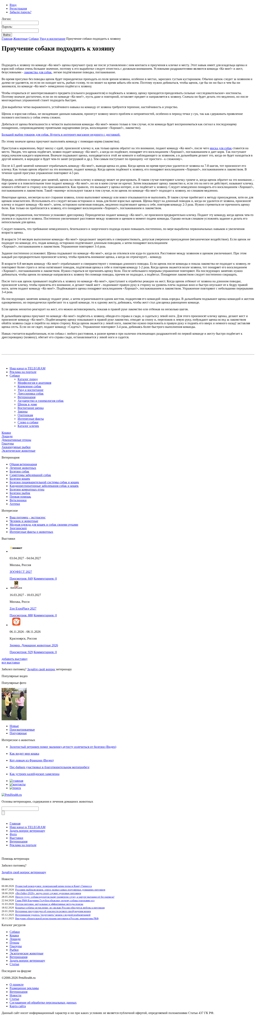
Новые (14, 726)
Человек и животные (24, 521)
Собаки (34, 38)
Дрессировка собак (31, 393)
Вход (13, 5)
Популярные (18, 733)
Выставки (16, 838)
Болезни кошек (20, 478)
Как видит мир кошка (24, 753)
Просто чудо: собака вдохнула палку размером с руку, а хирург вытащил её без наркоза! (64, 896)
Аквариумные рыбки (16, 447)
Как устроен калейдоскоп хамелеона (34, 774)
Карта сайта (18, 1006)
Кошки (6, 432)
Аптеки (15, 504)
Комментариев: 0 (45, 578)
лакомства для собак (38, 72)
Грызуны (8, 443)
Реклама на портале (23, 372)
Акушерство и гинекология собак (41, 400)
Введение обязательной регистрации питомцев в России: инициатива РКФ (57, 918)
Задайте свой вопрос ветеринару (24, 872)
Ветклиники (18, 500)
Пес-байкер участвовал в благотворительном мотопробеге (49, 767)
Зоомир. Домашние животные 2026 (34, 645)
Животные (20, 38)
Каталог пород (28, 379)
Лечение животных (23, 468)
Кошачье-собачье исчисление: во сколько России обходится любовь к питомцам (60, 907)
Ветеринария (26, 397)
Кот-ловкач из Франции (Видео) (32, 760)
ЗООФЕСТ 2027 (21, 571)
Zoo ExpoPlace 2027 (23, 608)
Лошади (7, 436)
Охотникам (25, 415)
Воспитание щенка (31, 408)
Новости (15, 995)
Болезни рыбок (20, 493)
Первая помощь (20, 496)
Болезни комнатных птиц (27, 489)
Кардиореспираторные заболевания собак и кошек (44, 486)
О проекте (17, 984)
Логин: (6, 19)
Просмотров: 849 (21, 578)
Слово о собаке (28, 422)
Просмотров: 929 (21, 652)
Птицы (14, 942)
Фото (13, 834)
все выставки (11, 662)
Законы (23, 411)
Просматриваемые (22, 729)
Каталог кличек (28, 426)
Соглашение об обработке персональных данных (43, 1002)
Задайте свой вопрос (41, 669)
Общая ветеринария (23, 464)
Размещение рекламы (24, 988)
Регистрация (18, 8)
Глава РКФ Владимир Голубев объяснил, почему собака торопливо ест (55, 900)
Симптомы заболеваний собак (30, 475)
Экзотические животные (18, 450)
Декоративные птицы (16, 440)
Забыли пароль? (20, 12)
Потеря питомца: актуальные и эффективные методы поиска (49, 904)
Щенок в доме (27, 404)
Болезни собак (19, 471)
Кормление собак (29, 386)
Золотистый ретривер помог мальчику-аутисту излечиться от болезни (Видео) (63, 746)
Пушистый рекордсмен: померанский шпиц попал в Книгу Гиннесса (53, 886)
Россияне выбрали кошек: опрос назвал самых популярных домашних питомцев (60, 889)
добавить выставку (15, 659)
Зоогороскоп (18, 528)
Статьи (14, 964)
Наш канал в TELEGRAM (27, 368)
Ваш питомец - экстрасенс (28, 517)
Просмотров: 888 (21, 615)
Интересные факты (31, 418)
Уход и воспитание (52, 38)
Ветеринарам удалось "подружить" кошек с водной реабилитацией (52, 914)
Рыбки (14, 949)
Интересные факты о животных (31, 531)
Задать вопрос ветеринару (27, 830)
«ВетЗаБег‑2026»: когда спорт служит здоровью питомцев (48, 893)
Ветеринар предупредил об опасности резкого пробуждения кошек (53, 911)
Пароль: (7, 26)
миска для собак (221, 148)
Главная (7, 38)
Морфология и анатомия (34, 382)
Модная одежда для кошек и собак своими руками (44, 524)
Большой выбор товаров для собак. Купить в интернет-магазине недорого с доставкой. (61, 134)
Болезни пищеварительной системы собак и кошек (44, 482)
